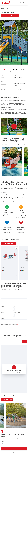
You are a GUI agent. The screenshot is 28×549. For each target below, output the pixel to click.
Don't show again (14, 452)
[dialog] (14, 274)
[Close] (25, 430)
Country (2, 441)
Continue (14, 448)
